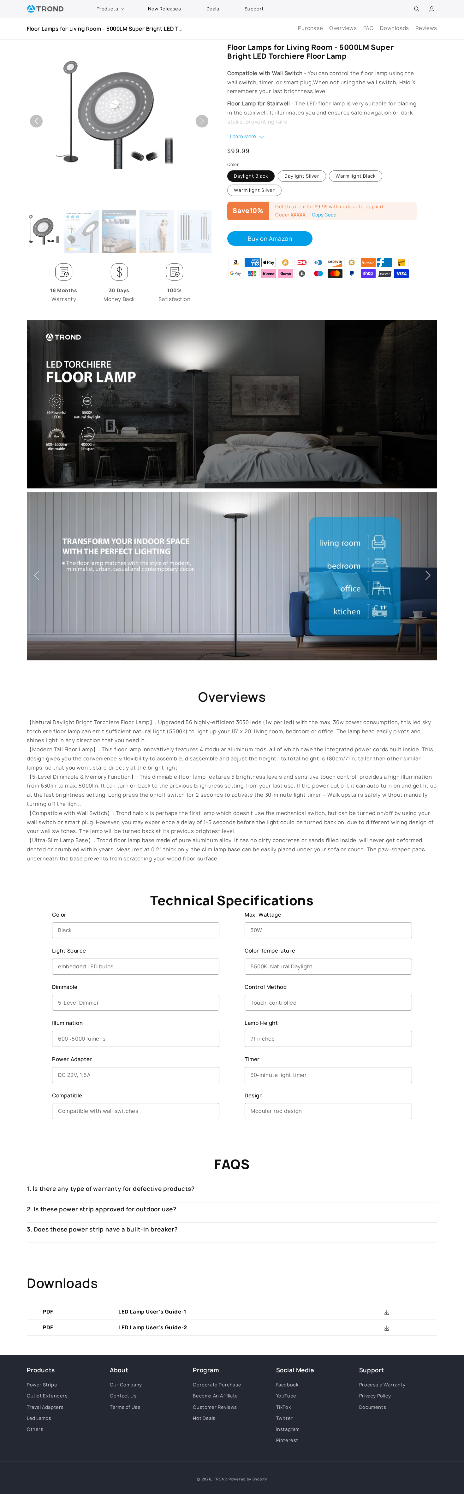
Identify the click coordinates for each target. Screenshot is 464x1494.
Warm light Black (356, 176)
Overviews (343, 28)
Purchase (310, 28)
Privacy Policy (375, 1396)
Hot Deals (204, 1418)
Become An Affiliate (215, 1396)
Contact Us (123, 1396)
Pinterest (287, 1440)
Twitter (284, 1418)
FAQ (368, 28)
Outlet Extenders (47, 1396)
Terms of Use (125, 1407)
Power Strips (42, 1385)
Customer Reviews (215, 1407)
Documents (372, 1407)
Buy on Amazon (270, 239)
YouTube (286, 1396)
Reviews (426, 28)
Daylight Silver (301, 176)
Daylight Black (251, 176)
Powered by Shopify (248, 1479)
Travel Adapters (45, 1407)
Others (35, 1429)
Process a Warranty (382, 1385)
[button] (110, 9)
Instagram (288, 1429)
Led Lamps (39, 1418)
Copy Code (324, 215)
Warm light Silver (254, 190)
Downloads (394, 28)
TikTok (283, 1407)
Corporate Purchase (217, 1385)
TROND (221, 1479)
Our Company (126, 1385)
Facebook (287, 1385)
